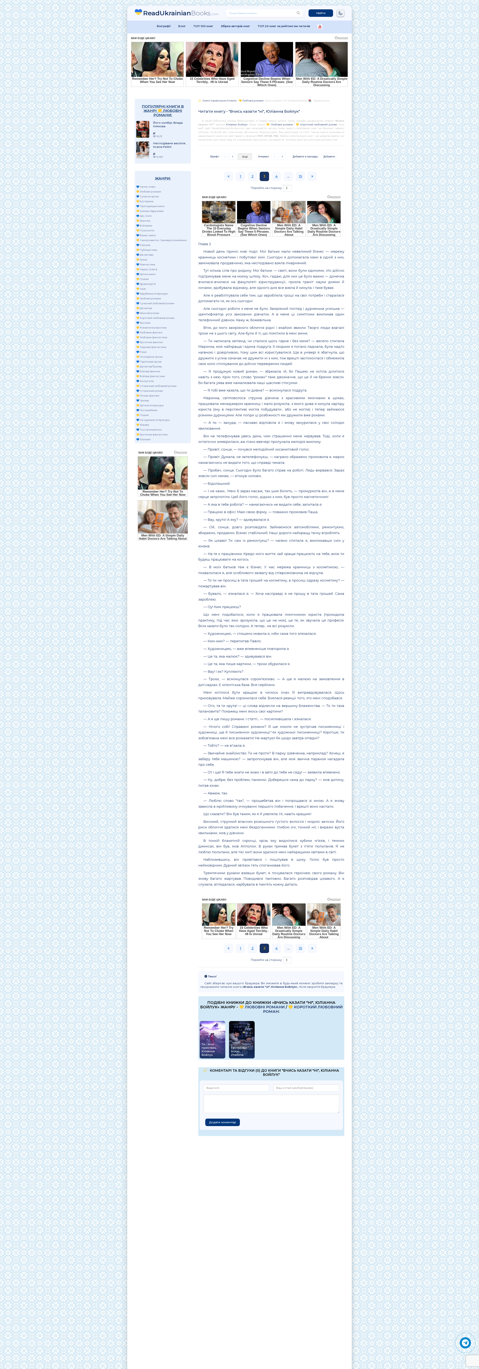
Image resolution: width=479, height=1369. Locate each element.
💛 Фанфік (142, 424)
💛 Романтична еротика (151, 327)
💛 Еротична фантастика (151, 434)
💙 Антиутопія (145, 381)
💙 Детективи (144, 254)
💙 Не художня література (153, 419)
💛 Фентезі (143, 220)
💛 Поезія (142, 279)
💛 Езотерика (144, 201)
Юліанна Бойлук (237, 124)
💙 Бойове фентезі (148, 371)
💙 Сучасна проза (147, 196)
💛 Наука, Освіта (146, 269)
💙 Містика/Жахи (146, 410)
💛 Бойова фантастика (150, 376)
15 (300, 176)
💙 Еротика (143, 322)
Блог (182, 26)
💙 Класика (143, 244)
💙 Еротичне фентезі (149, 342)
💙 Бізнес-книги (146, 235)
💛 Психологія (145, 230)
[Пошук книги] (298, 13)
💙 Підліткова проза (148, 361)
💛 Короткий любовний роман (155, 317)
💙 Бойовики (144, 225)
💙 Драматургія (146, 283)
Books (181, 13)
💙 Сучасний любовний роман (155, 303)
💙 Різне (141, 351)
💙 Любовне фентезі (149, 332)
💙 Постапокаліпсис (149, 429)
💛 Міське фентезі (147, 395)
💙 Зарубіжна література (152, 293)
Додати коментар (222, 1122)
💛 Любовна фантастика (151, 337)
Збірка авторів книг (235, 26)
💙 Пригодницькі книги (150, 206)
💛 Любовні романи (148, 191)
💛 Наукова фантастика (151, 347)
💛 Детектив (144, 308)
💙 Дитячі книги (145, 274)
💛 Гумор (141, 259)
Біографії (164, 26)
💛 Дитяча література (150, 405)
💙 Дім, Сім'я (144, 215)
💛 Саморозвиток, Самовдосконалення (161, 240)
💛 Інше (141, 288)
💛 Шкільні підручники (150, 210)
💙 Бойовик (143, 439)
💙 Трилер (142, 400)
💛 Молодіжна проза (149, 356)
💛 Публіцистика (146, 249)
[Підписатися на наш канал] (320, 27)
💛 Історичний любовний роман (156, 385)
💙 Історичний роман (149, 390)
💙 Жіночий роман (147, 313)
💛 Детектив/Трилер (149, 366)
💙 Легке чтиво (145, 186)
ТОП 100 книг (203, 26)
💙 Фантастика (145, 264)
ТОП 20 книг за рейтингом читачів (284, 26)
